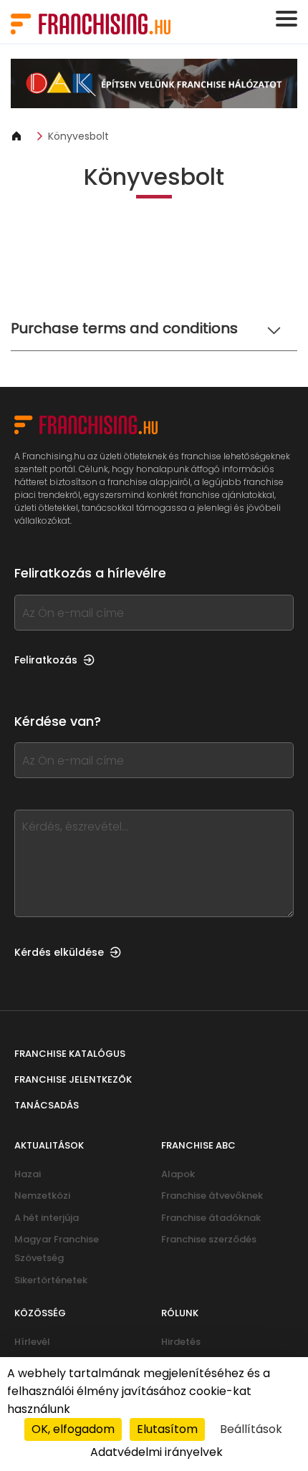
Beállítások (251, 1429)
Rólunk (179, 1313)
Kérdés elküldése (59, 952)
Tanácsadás (46, 1105)
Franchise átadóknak (211, 1218)
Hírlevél (32, 1341)
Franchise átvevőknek (212, 1195)
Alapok (178, 1174)
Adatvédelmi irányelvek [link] (156, 1452)
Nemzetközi (42, 1195)
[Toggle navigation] (286, 19)
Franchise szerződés (208, 1239)
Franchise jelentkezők (73, 1079)
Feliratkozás (45, 660)
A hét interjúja (46, 1218)
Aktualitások (49, 1145)
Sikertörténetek (50, 1280)
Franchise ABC (198, 1145)
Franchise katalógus (69, 1053)
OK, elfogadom (73, 1429)
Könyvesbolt (78, 136)
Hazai (27, 1174)
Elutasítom (167, 1429)
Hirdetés (181, 1341)
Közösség (40, 1313)
